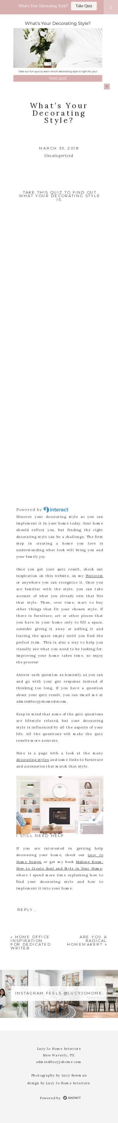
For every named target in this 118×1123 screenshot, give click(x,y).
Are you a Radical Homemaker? (87, 941)
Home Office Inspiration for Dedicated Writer (31, 943)
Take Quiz (84, 6)
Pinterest (94, 576)
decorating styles (32, 759)
